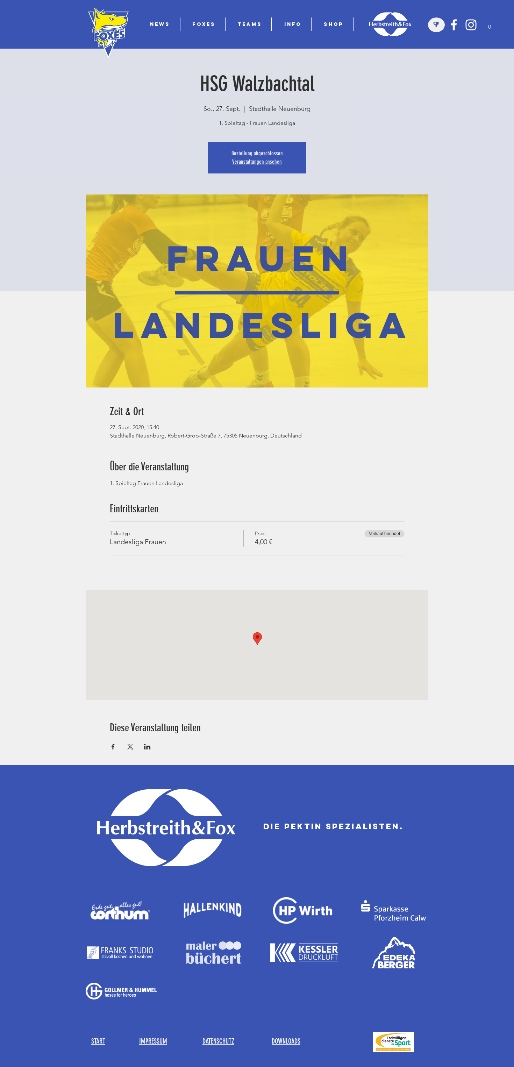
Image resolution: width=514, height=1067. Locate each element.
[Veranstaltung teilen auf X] (130, 746)
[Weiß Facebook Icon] (454, 24)
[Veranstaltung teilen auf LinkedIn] (147, 746)
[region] (436, 24)
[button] (250, 24)
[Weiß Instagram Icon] (471, 24)
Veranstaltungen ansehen (257, 161)
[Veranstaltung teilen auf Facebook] (113, 746)
